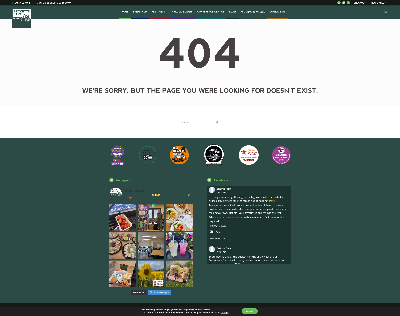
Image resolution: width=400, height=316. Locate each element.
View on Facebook (214, 238)
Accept (249, 311)
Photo (217, 232)
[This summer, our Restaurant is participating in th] (179, 217)
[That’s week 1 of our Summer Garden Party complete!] (151, 274)
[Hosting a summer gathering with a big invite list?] (122, 245)
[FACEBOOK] (349, 2)
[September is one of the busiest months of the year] (151, 245)
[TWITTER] (344, 2)
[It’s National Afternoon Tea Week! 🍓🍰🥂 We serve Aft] (122, 274)
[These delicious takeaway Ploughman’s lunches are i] (179, 274)
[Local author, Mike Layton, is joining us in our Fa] (151, 217)
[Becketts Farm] (22, 15)
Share (224, 238)
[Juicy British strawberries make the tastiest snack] (122, 217)
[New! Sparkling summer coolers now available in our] (179, 245)
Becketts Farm (224, 189)
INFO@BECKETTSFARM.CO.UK (54, 3)
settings (225, 312)
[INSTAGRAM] (339, 2)
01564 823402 (21, 3)
